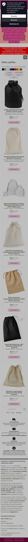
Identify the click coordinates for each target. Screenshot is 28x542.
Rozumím (14, 16)
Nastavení (14, 20)
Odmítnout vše (14, 24)
